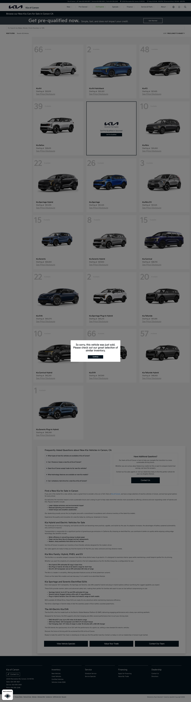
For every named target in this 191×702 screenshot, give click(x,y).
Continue (95, 357)
